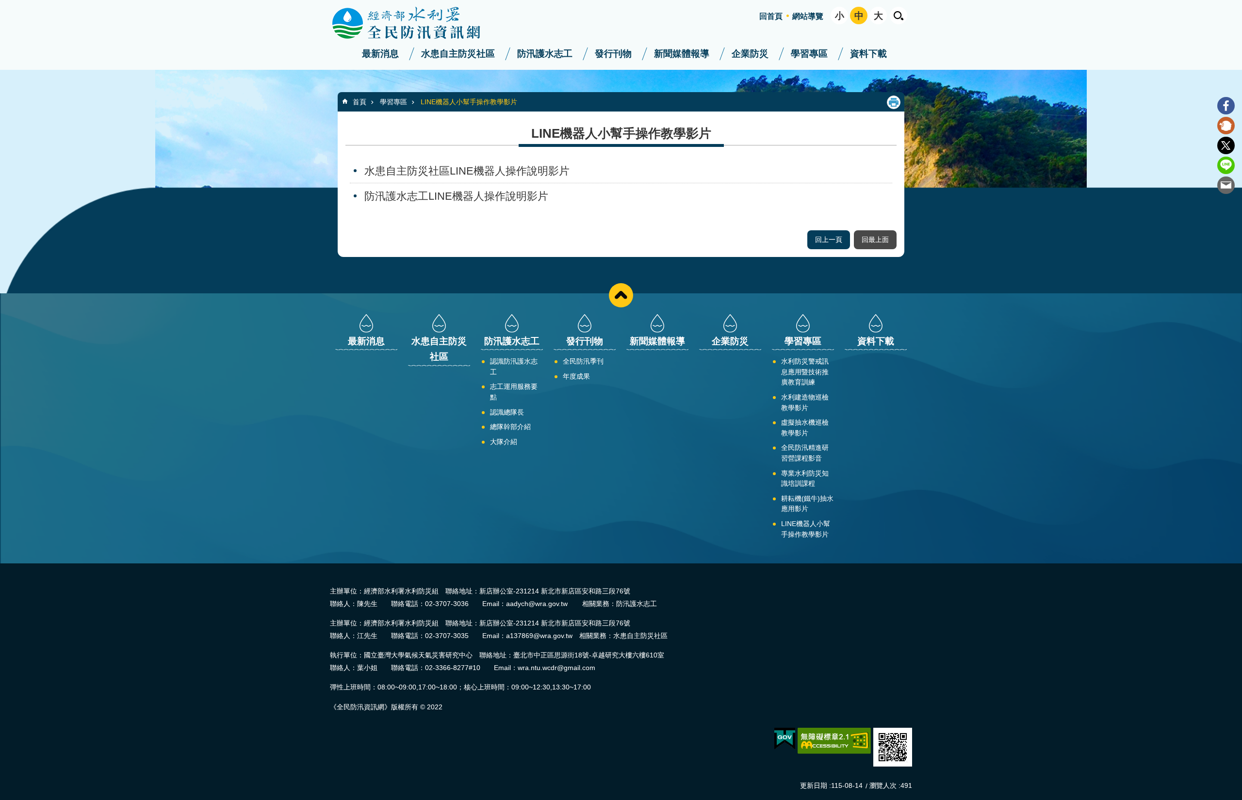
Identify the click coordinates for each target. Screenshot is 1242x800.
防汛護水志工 (544, 53)
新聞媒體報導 (681, 53)
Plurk (1226, 125)
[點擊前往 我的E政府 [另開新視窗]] (784, 739)
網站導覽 (807, 16)
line (1226, 165)
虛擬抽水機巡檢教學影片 (805, 427)
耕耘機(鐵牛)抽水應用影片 (807, 504)
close (621, 295)
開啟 (898, 15)
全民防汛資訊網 (415, 23)
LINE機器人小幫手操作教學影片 (469, 102)
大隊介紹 (503, 442)
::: (3, 4)
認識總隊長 (507, 412)
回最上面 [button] (875, 239)
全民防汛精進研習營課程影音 (805, 453)
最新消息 (380, 53)
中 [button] (859, 16)
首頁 (359, 102)
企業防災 (750, 53)
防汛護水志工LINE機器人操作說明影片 (456, 196)
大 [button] (878, 16)
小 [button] (839, 16)
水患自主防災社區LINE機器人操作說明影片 (467, 171)
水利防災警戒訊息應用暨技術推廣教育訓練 (805, 371)
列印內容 (893, 102)
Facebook (1226, 105)
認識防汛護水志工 (514, 366)
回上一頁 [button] (828, 239)
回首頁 (771, 16)
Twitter (1226, 145)
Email (1226, 185)
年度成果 (576, 376)
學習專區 (809, 53)
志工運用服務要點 (514, 392)
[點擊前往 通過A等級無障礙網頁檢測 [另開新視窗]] (834, 741)
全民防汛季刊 (583, 361)
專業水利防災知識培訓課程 (805, 478)
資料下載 (868, 53)
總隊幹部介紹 (510, 427)
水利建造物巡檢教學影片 (805, 402)
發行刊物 (613, 53)
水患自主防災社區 (458, 53)
